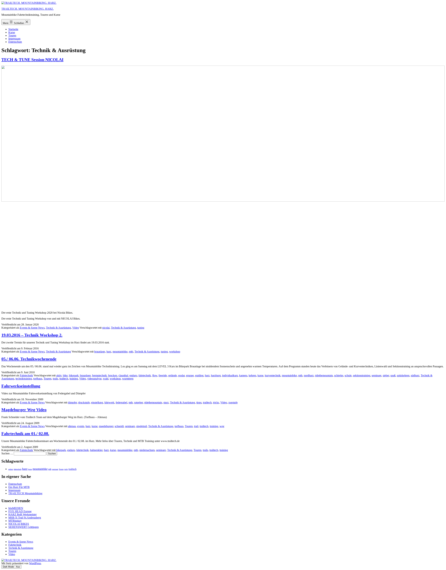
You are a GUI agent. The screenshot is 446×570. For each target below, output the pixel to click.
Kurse (11, 32)
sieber (386, 375)
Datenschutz (15, 41)
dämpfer (72, 402)
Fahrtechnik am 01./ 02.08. (25, 433)
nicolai (106, 327)
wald (105, 378)
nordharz (309, 375)
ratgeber (138, 402)
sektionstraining (361, 375)
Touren (12, 35)
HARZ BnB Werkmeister (22, 514)
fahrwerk (109, 402)
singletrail (141, 426)
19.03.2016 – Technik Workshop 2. (31, 335)
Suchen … (7, 453)
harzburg (216, 375)
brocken (112, 375)
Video (75, 327)
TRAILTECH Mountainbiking (25, 493)
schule (348, 375)
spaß (392, 375)
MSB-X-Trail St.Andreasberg (24, 517)
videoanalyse (94, 378)
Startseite (13, 29)
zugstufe (233, 402)
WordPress (35, 563)
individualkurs (230, 375)
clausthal (123, 375)
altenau (72, 426)
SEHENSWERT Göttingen (23, 527)
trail (196, 426)
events (80, 426)
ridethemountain (324, 375)
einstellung (97, 402)
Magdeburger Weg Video (24, 409)
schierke (338, 375)
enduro (133, 375)
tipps (199, 402)
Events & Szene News (32, 327)
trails (55, 378)
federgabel (121, 402)
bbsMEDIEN (15, 508)
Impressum (14, 38)
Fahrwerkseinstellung (20, 386)
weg (222, 426)
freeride (163, 375)
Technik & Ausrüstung (58, 327)
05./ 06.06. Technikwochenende (28, 359)
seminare (376, 375)
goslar (181, 375)
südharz (415, 375)
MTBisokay (15, 520)
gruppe (190, 375)
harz (108, 351)
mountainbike (120, 351)
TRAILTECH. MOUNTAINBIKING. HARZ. (27, 8)
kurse (260, 375)
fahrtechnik (145, 375)
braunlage (99, 351)
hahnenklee (96, 450)
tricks (216, 402)
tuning (140, 327)
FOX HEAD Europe (20, 511)
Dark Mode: (9, 566)
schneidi (119, 426)
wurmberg (127, 378)
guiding (199, 375)
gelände (172, 375)
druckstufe (84, 402)
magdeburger (106, 426)
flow (154, 375)
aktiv (58, 375)
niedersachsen (147, 450)
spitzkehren (403, 375)
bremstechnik (99, 375)
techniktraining (24, 378)
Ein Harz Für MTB (19, 487)
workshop (174, 351)
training (74, 378)
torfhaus (37, 378)
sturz (166, 402)
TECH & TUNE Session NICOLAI (32, 59)
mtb (131, 351)
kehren (252, 375)
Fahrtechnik (26, 375)
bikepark (74, 375)
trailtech (63, 378)
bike (65, 375)
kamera (243, 375)
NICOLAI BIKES (18, 523)
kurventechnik (272, 375)
